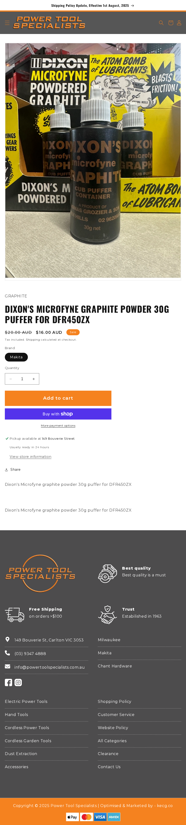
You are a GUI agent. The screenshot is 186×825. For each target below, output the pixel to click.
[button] (7, 22)
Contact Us (109, 767)
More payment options (58, 425)
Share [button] (15, 469)
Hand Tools (16, 714)
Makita (16, 357)
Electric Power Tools (26, 701)
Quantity (12, 368)
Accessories (16, 767)
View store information (30, 457)
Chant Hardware (115, 666)
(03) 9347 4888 (30, 653)
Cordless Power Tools (27, 727)
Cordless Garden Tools (28, 741)
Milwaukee (109, 640)
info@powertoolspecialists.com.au (50, 667)
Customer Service (116, 714)
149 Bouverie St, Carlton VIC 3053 (49, 640)
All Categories (112, 741)
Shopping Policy (115, 701)
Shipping (33, 339)
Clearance (108, 753)
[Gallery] (93, 160)
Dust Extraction (21, 753)
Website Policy (113, 727)
